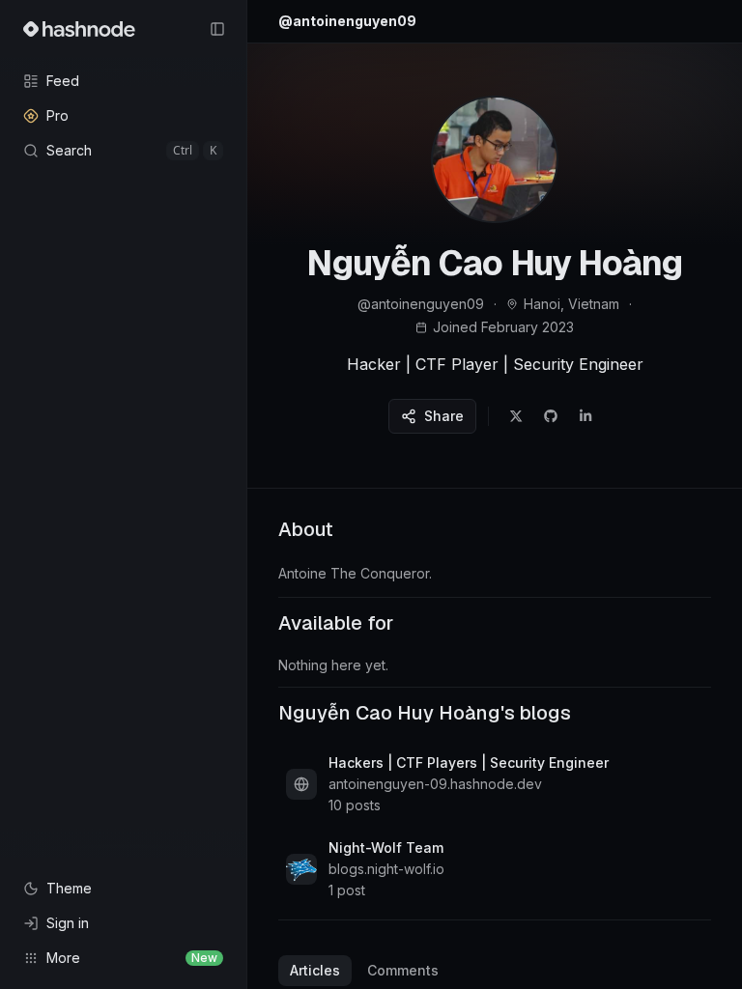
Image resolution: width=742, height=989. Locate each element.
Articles (315, 970)
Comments (403, 970)
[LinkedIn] (585, 416)
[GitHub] (550, 416)
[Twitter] (515, 416)
